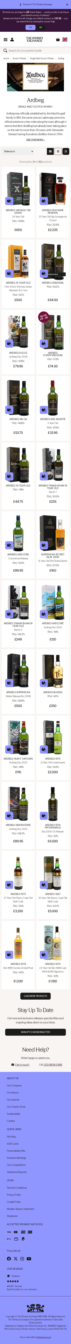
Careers (11, 1121)
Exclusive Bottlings (16, 1157)
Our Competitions (16, 1165)
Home (6, 58)
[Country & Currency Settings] (64, 39)
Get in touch (22, 1064)
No (40, 27)
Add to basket (9, 201)
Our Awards (13, 1099)
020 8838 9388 (53, 1064)
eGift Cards (12, 1143)
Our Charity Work (16, 1106)
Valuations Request (16, 1172)
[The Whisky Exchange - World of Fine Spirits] (34, 39)
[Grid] (50, 151)
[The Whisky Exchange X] (16, 1259)
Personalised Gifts (16, 1150)
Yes (30, 27)
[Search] (6, 50)
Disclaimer (12, 1216)
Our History (13, 1092)
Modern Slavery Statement (20, 1209)
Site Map (11, 1136)
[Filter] (65, 151)
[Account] (12, 39)
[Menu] (5, 39)
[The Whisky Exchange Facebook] (9, 1259)
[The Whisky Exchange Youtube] (29, 1259)
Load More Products (35, 996)
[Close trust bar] (67, 4)
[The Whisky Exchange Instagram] (22, 1259)
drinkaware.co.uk (43, 1337)
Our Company (14, 1085)
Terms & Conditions (17, 1187)
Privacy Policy (14, 1194)
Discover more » (35, 140)
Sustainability (14, 1113)
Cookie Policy (14, 1201)
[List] (58, 151)
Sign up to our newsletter (35, 1032)
